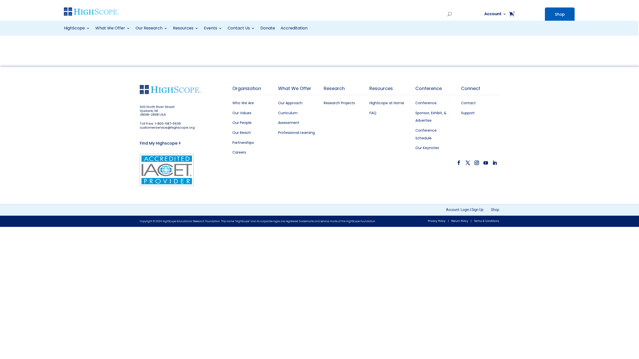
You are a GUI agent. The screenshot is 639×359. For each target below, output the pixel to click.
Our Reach (241, 132)
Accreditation (294, 28)
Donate (267, 28)
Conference (426, 102)
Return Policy (459, 221)
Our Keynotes (427, 147)
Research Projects (339, 102)
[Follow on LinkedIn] (494, 162)
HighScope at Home (386, 102)
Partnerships (243, 142)
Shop (560, 14)
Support (468, 112)
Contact (468, 102)
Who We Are (243, 102)
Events (210, 28)
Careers (239, 152)
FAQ (372, 112)
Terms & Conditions (486, 221)
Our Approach (290, 102)
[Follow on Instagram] (476, 162)
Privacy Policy (437, 221)
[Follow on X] (467, 162)
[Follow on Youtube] (485, 162)
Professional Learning (296, 132)
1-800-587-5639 (168, 123)
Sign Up (477, 210)
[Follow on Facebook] (458, 162)
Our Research (149, 28)
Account (432, 14)
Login (465, 210)
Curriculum (288, 112)
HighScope (74, 28)
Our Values (241, 112)
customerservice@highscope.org (167, 127)
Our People (242, 122)
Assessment (288, 122)
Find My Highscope (158, 143)
